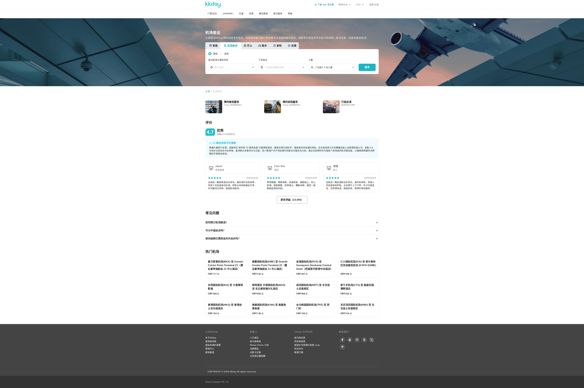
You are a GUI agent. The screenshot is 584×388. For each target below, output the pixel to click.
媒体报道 (209, 352)
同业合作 (298, 348)
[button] (367, 67)
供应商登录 (299, 341)
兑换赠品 (254, 348)
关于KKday (210, 337)
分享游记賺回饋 (257, 356)
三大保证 (254, 337)
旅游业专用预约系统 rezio (307, 345)
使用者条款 (210, 341)
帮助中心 (209, 348)
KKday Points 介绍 (259, 345)
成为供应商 (299, 337)
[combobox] (232, 67)
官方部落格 (255, 341)
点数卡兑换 (255, 352)
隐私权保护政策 (213, 345)
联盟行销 (298, 352)
